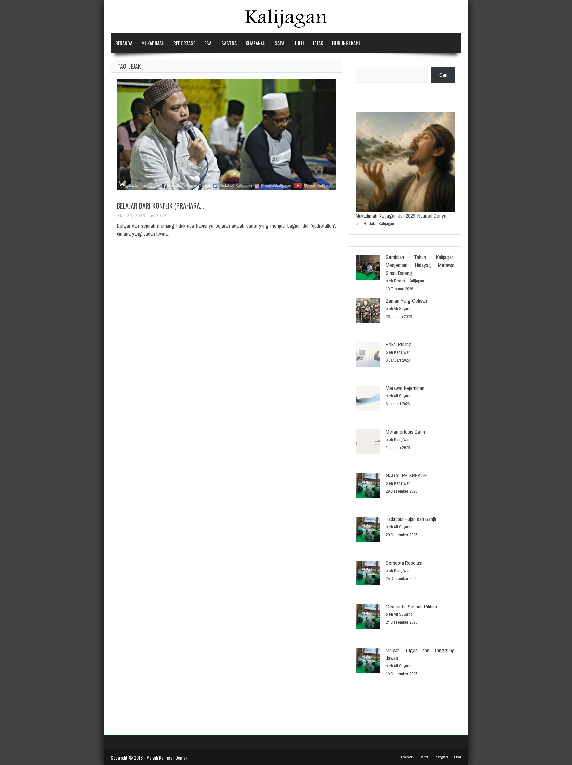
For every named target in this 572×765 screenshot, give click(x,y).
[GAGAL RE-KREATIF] (368, 486)
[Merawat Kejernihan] (368, 399)
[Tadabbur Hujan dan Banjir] (368, 530)
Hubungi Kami (346, 43)
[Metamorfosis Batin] (368, 442)
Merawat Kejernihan (405, 388)
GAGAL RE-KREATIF (406, 475)
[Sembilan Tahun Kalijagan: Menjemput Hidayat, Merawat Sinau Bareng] (368, 268)
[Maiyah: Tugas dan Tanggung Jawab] (368, 661)
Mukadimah (153, 43)
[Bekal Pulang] (368, 355)
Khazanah (256, 43)
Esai (208, 43)
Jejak (317, 43)
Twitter (423, 757)
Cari (443, 74)
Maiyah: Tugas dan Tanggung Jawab (420, 654)
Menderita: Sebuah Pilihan (411, 606)
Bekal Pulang (399, 344)
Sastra (229, 43)
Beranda (123, 43)
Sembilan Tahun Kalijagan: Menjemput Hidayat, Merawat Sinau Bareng (420, 265)
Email (457, 757)
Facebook (407, 757)
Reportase (184, 43)
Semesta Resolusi (404, 562)
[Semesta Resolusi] (368, 574)
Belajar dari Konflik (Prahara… (160, 206)
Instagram (441, 757)
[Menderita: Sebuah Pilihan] (368, 617)
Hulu (298, 43)
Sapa (279, 43)
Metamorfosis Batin (405, 431)
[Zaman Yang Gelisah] (368, 311)
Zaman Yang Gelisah (406, 300)
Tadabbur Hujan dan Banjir (411, 519)
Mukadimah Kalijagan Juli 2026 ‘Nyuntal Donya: (401, 215)
